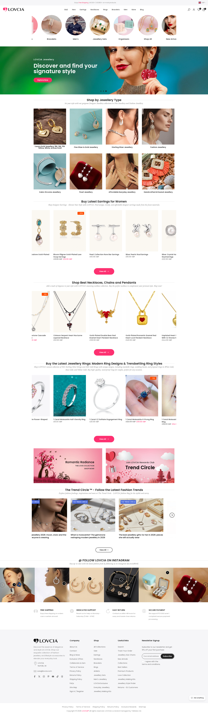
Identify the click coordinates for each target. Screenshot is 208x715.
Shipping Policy (76, 679)
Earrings (83, 9)
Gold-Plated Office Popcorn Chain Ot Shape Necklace (139, 336)
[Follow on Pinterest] (48, 676)
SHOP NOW (42, 80)
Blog (142, 9)
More (134, 9)
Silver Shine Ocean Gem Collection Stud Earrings (67, 255)
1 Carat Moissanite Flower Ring (173, 419)
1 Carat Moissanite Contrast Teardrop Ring (100, 420)
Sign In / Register (77, 691)
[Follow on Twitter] (39, 676)
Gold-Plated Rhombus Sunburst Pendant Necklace (174, 336)
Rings (105, 9)
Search (121, 647)
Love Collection (124, 675)
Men (125, 9)
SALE (66, 9)
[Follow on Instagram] (44, 676)
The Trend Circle (44, 502)
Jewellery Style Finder (127, 683)
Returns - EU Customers (128, 687)
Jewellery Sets (100, 675)
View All (102, 271)
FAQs (72, 683)
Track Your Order (125, 651)
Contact (73, 651)
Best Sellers (122, 667)
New (74, 9)
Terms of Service (77, 667)
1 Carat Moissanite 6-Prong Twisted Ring (67, 420)
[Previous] (36, 515)
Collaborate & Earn (77, 663)
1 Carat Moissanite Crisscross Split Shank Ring (139, 420)
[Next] (172, 515)
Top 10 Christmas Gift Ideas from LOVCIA (151, 534)
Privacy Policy (75, 671)
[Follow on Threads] (62, 676)
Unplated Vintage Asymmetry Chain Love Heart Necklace (103, 336)
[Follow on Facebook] (35, 676)
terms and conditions (151, 664)
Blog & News (75, 655)
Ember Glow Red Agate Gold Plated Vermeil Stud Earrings (139, 255)
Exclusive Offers (76, 659)
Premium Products (125, 671)
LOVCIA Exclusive (101, 683)
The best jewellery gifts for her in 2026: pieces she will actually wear (105, 536)
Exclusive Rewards (128, 707)
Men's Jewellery (100, 679)
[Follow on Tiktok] (57, 676)
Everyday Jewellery (102, 687)
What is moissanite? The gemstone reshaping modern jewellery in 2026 (52, 536)
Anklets (97, 671)
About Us (73, 647)
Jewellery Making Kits (102, 691)
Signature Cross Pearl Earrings (173, 254)
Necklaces (95, 9)
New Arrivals (123, 659)
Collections (122, 663)
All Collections (99, 647)
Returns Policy (75, 675)
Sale (95, 651)
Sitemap (142, 707)
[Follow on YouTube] (53, 676)
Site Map (73, 687)
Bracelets (116, 9)
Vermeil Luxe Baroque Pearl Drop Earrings (102, 255)
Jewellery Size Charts (126, 655)
